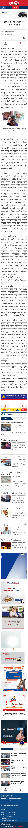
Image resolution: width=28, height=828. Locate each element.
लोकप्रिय (6, 418)
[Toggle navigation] (25, 7)
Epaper (15, 8)
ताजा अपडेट (6, 749)
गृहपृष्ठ (3, 7)
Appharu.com (19, 826)
